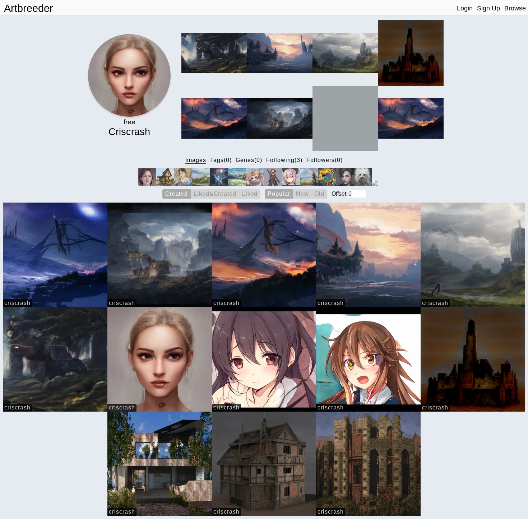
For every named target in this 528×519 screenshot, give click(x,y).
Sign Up (488, 8)
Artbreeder (28, 8)
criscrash (17, 303)
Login (465, 8)
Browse (515, 8)
